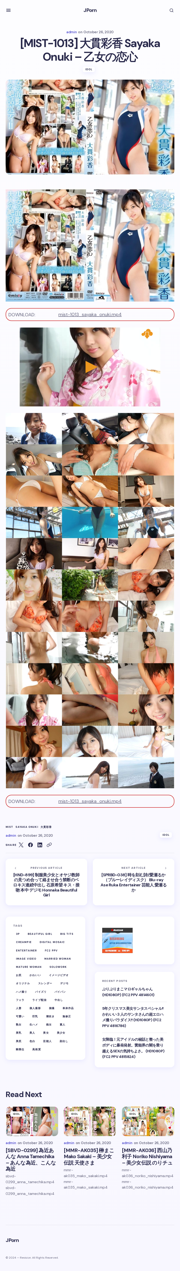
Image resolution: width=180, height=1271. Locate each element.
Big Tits (67, 934)
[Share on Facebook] (30, 845)
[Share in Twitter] (21, 845)
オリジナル (23, 983)
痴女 (49, 1024)
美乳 (19, 1032)
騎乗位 (20, 1049)
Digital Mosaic (52, 942)
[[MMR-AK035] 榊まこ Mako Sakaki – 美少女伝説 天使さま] (90, 1121)
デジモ (64, 983)
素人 (62, 1024)
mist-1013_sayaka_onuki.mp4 (90, 314)
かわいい (35, 975)
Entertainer (26, 950)
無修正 (67, 1016)
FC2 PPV (51, 950)
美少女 (61, 1032)
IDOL (88, 69)
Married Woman (57, 958)
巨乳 (35, 1016)
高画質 (36, 1049)
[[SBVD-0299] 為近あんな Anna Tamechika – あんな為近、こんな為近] (32, 1121)
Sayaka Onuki (26, 827)
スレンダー (45, 983)
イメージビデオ (59, 975)
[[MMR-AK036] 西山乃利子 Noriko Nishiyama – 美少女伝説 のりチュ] (148, 1121)
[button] (8, 10)
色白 (32, 1041)
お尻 (19, 975)
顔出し (64, 1041)
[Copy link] (49, 845)
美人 (32, 1032)
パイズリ (40, 991)
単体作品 (68, 1008)
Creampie (24, 942)
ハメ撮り (21, 991)
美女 (46, 1032)
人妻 (19, 1008)
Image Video (26, 958)
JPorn (90, 10)
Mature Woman (28, 967)
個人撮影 (35, 1008)
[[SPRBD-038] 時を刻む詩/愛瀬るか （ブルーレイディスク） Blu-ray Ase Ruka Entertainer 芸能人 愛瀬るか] (133, 882)
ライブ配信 (39, 1000)
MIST (9, 827)
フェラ (20, 1000)
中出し (59, 1000)
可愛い (20, 1016)
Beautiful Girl (40, 934)
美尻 (19, 1041)
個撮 (52, 1008)
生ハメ (34, 1024)
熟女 (19, 1024)
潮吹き (50, 1016)
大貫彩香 (46, 827)
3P (18, 934)
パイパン (60, 991)
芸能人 (47, 1041)
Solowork (58, 967)
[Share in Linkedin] (40, 845)
